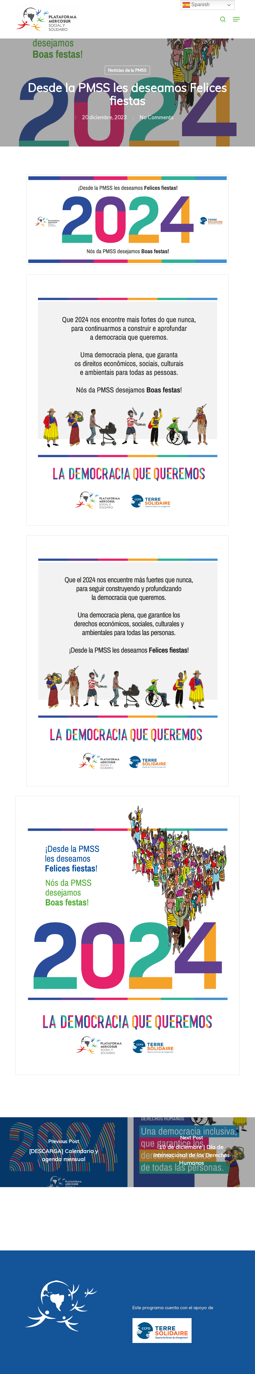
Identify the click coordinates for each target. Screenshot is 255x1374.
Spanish (200, 4)
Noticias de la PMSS (127, 70)
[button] (236, 19)
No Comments (157, 117)
